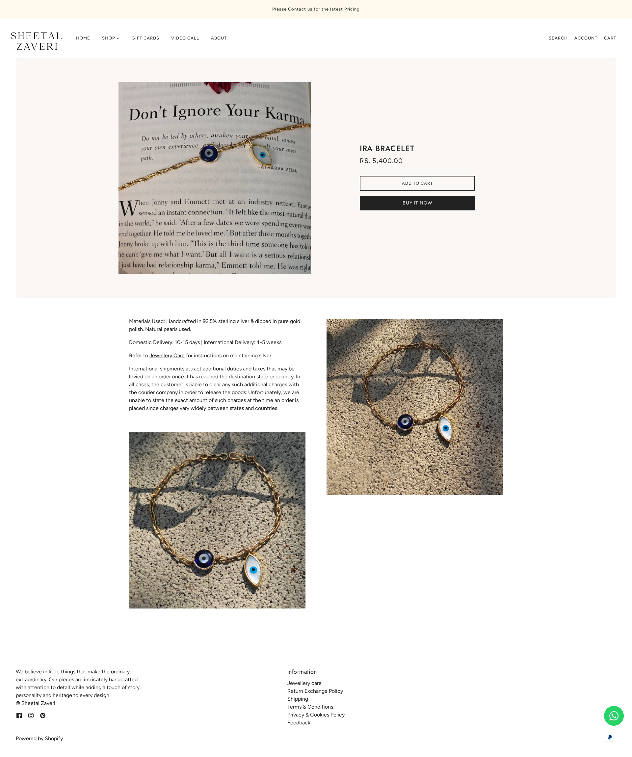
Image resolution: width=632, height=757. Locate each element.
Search (558, 38)
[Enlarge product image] (214, 178)
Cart (610, 38)
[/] (35, 41)
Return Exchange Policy (315, 691)
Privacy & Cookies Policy (316, 715)
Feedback (298, 722)
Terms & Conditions (310, 707)
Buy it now (417, 203)
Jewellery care (304, 683)
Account (585, 38)
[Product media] (217, 520)
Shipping (297, 699)
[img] (19, 715)
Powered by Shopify (39, 738)
